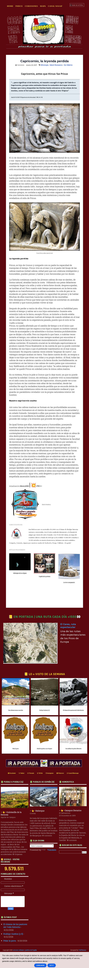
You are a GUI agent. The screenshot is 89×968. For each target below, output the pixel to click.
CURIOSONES (31, 6)
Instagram (50, 773)
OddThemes (82, 950)
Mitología (44, 65)
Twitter (22, 773)
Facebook (12, 773)
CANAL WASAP (55, 6)
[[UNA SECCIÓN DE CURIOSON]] (73, 805)
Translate (51, 849)
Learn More (40, 965)
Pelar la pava (15, 748)
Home (10, 6)
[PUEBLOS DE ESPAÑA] (44, 805)
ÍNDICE (19, 6)
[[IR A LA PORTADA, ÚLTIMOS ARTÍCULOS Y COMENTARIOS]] (44, 766)
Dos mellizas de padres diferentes (73, 748)
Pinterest (61, 773)
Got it (52, 965)
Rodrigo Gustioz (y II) (44, 710)
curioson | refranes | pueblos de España (25, 950)
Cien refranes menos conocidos (15, 710)
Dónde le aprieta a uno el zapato (44, 748)
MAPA (43, 6)
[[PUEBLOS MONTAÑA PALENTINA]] (15, 807)
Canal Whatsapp (73, 773)
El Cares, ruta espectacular (68, 626)
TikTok (40, 773)
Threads (31, 773)
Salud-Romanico (56, 65)
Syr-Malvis (68, 65)
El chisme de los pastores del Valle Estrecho (73, 710)
